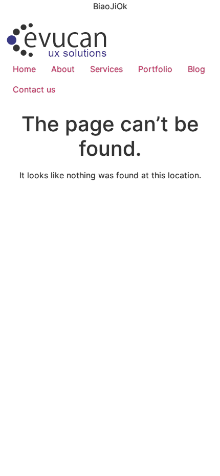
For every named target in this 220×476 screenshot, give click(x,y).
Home (24, 69)
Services (106, 69)
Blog (196, 69)
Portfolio (155, 69)
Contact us (34, 89)
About (63, 69)
